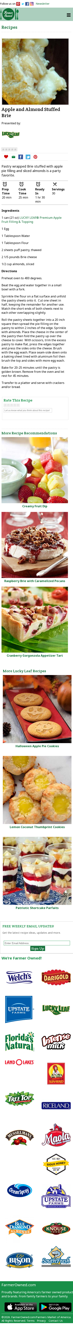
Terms (31, 1320)
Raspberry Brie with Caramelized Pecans (34, 581)
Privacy (41, 1320)
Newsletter (43, 3)
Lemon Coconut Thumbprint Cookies (37, 827)
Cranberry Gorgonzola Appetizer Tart (35, 656)
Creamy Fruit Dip (34, 506)
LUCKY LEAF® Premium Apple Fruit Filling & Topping (31, 220)
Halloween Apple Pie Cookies (37, 746)
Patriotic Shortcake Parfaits (37, 908)
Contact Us (56, 1320)
